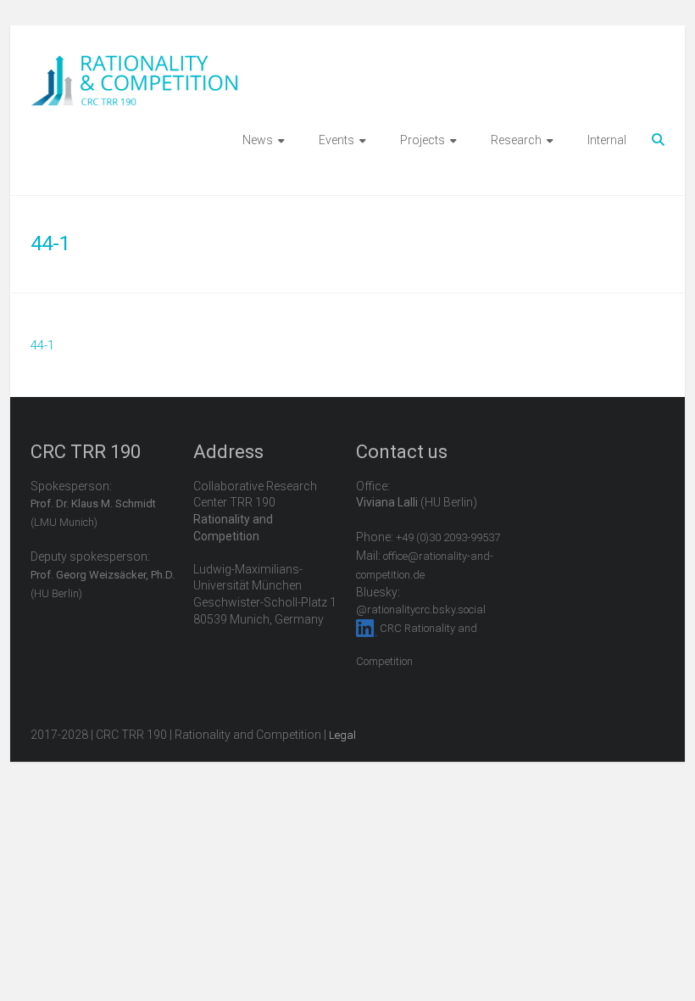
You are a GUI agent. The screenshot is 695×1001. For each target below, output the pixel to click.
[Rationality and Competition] (134, 64)
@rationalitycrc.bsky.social (421, 609)
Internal (606, 140)
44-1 (42, 345)
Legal (342, 735)
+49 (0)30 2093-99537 (448, 537)
